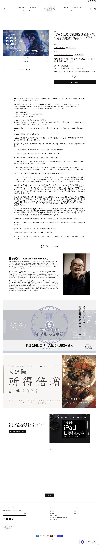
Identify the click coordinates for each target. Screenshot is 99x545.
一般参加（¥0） (59, 47)
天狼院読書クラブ (77, 7)
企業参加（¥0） (70, 47)
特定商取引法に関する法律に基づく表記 (59, 517)
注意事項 (26, 65)
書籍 (75, 511)
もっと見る (75, 76)
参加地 (55, 51)
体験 (75, 513)
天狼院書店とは (22, 7)
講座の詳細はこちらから (17, 431)
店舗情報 (65, 7)
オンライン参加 (79, 54)
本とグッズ (26, 10)
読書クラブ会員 (53, 515)
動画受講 (26, 61)
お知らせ (52, 511)
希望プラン (56, 44)
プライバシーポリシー (55, 519)
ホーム (55, 31)
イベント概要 (26, 57)
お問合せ (72, 10)
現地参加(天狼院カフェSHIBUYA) (63, 54)
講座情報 (33, 7)
